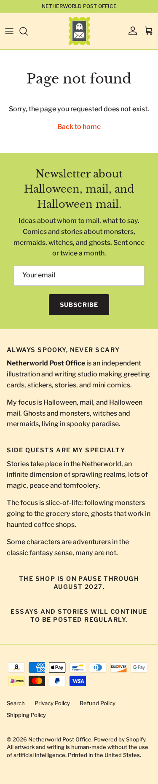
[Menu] (9, 31)
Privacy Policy (52, 703)
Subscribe (79, 304)
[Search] (28, 31)
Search (16, 703)
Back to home (79, 127)
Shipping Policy (26, 715)
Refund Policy (97, 703)
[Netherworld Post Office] (79, 31)
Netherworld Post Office (59, 739)
